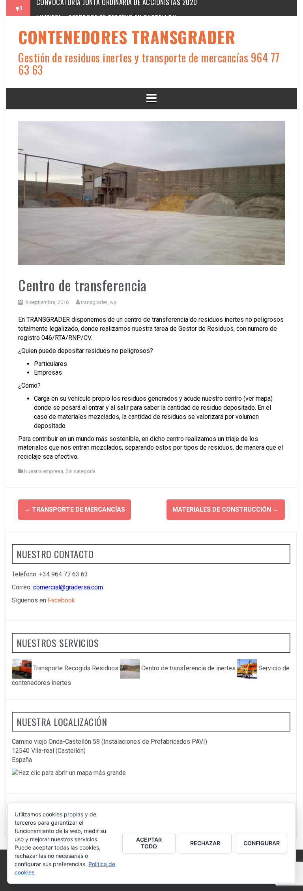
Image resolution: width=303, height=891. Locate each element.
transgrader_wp (99, 302)
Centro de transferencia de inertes (188, 668)
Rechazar (205, 843)
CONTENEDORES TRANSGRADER (126, 36)
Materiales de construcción (225, 509)
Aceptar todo (149, 843)
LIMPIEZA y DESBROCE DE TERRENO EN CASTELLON (106, 7)
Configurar (261, 843)
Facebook (61, 600)
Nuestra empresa (43, 471)
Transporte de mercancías (74, 509)
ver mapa (258, 398)
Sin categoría (80, 471)
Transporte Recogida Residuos (76, 668)
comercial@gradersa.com (68, 587)
